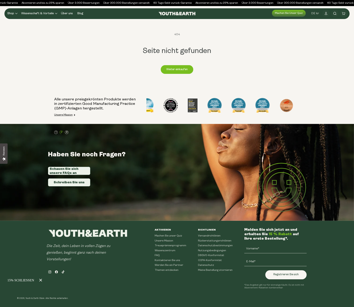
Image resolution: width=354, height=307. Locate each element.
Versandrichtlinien (209, 235)
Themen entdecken (166, 270)
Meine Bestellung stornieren (215, 270)
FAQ (157, 255)
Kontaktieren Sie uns (167, 260)
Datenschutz (206, 265)
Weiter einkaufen (177, 69)
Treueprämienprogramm (170, 245)
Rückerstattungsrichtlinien (214, 240)
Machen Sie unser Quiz (289, 13)
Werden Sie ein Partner (169, 265)
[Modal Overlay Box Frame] (24, 280)
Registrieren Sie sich (286, 274)
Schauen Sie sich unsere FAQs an (64, 171)
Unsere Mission (63, 115)
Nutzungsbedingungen (212, 250)
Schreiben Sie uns (69, 182)
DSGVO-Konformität (211, 255)
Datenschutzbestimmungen (215, 245)
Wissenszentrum (165, 250)
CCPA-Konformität (210, 260)
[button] (12, 13)
